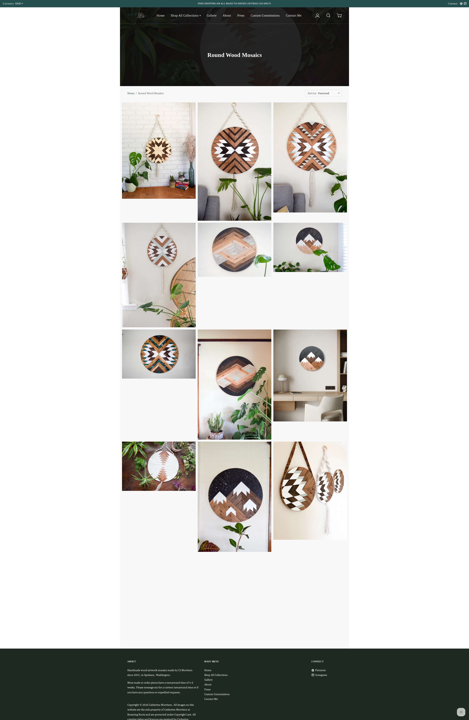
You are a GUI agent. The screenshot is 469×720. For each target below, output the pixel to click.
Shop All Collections (185, 15)
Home (160, 15)
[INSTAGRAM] (464, 3)
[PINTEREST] (460, 3)
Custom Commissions (265, 15)
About (227, 15)
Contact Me (294, 15)
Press (240, 15)
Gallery (212, 15)
